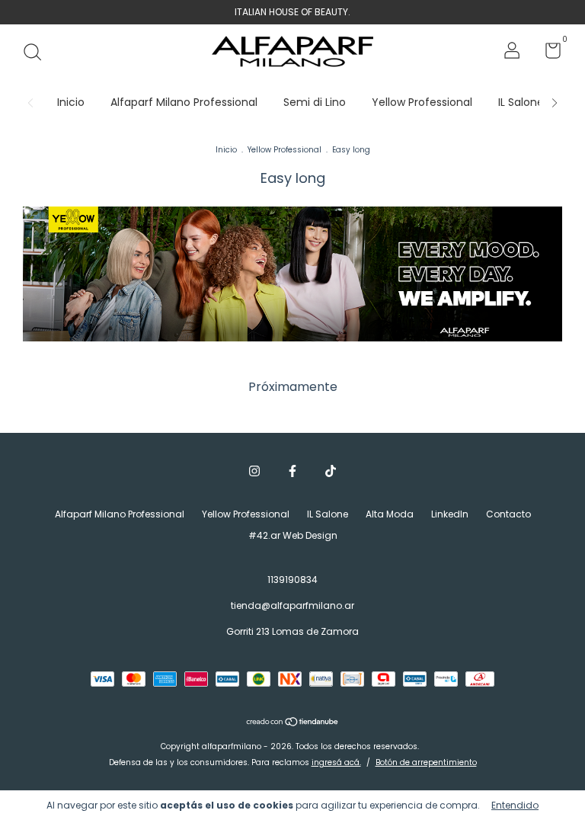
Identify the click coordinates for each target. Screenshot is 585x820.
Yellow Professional (422, 102)
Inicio (71, 102)
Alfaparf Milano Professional (183, 102)
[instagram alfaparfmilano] (254, 472)
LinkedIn (449, 514)
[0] (547, 54)
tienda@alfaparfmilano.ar (292, 605)
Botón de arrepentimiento (426, 762)
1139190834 (292, 579)
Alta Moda (390, 514)
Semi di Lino (314, 102)
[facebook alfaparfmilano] (292, 472)
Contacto (508, 514)
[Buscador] (38, 53)
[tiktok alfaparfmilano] (330, 472)
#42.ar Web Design (292, 535)
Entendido (515, 805)
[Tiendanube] (292, 723)
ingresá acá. (336, 762)
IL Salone (521, 102)
